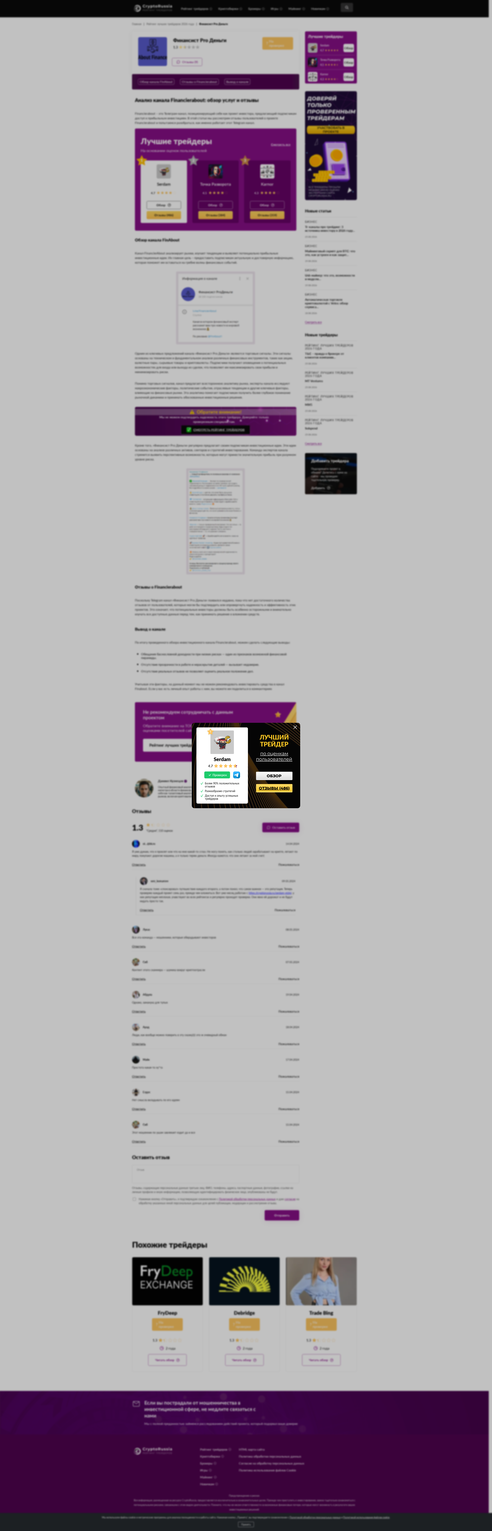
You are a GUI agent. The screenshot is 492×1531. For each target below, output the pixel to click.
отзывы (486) (274, 788)
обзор (274, 776)
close (295, 727)
